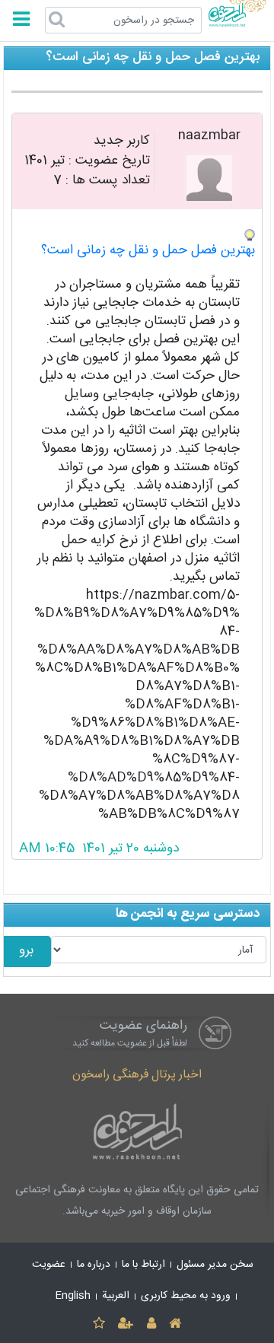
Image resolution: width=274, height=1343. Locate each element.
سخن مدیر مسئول (215, 1264)
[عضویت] (126, 1324)
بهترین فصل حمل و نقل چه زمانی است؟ (148, 251)
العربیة (115, 1295)
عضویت (48, 1264)
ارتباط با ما (143, 1264)
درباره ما (93, 1264)
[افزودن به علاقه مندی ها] (98, 1324)
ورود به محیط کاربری (186, 1295)
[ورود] (151, 1324)
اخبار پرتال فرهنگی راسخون (137, 1075)
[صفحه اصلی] (174, 1324)
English (73, 1295)
